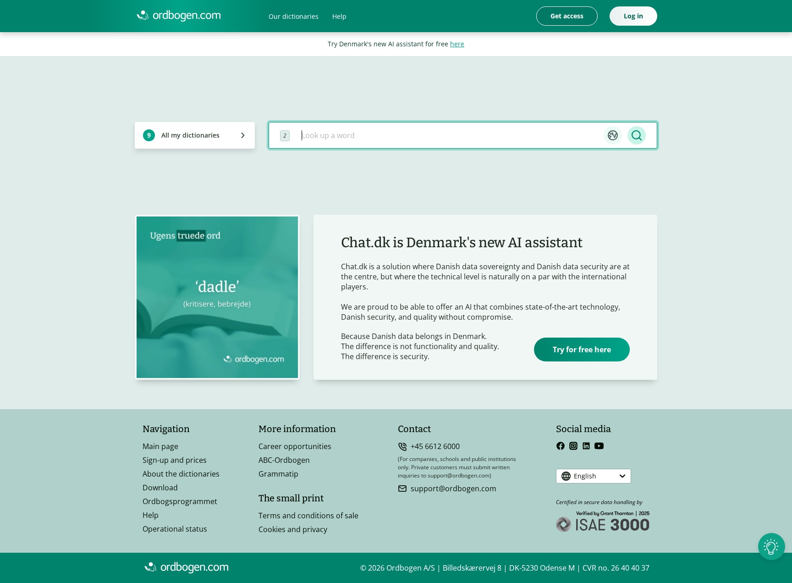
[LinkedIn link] (586, 445)
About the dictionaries (181, 474)
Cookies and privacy (292, 529)
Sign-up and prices (175, 460)
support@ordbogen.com (453, 488)
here (457, 43)
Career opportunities (294, 446)
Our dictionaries (294, 16)
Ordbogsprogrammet (180, 501)
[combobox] (449, 135)
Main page (160, 446)
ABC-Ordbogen (284, 460)
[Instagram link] (573, 445)
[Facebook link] (560, 445)
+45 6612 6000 (435, 446)
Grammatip (278, 474)
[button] (613, 135)
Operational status (175, 529)
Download (160, 488)
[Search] (636, 135)
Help (339, 16)
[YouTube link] (599, 445)
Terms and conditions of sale (308, 516)
